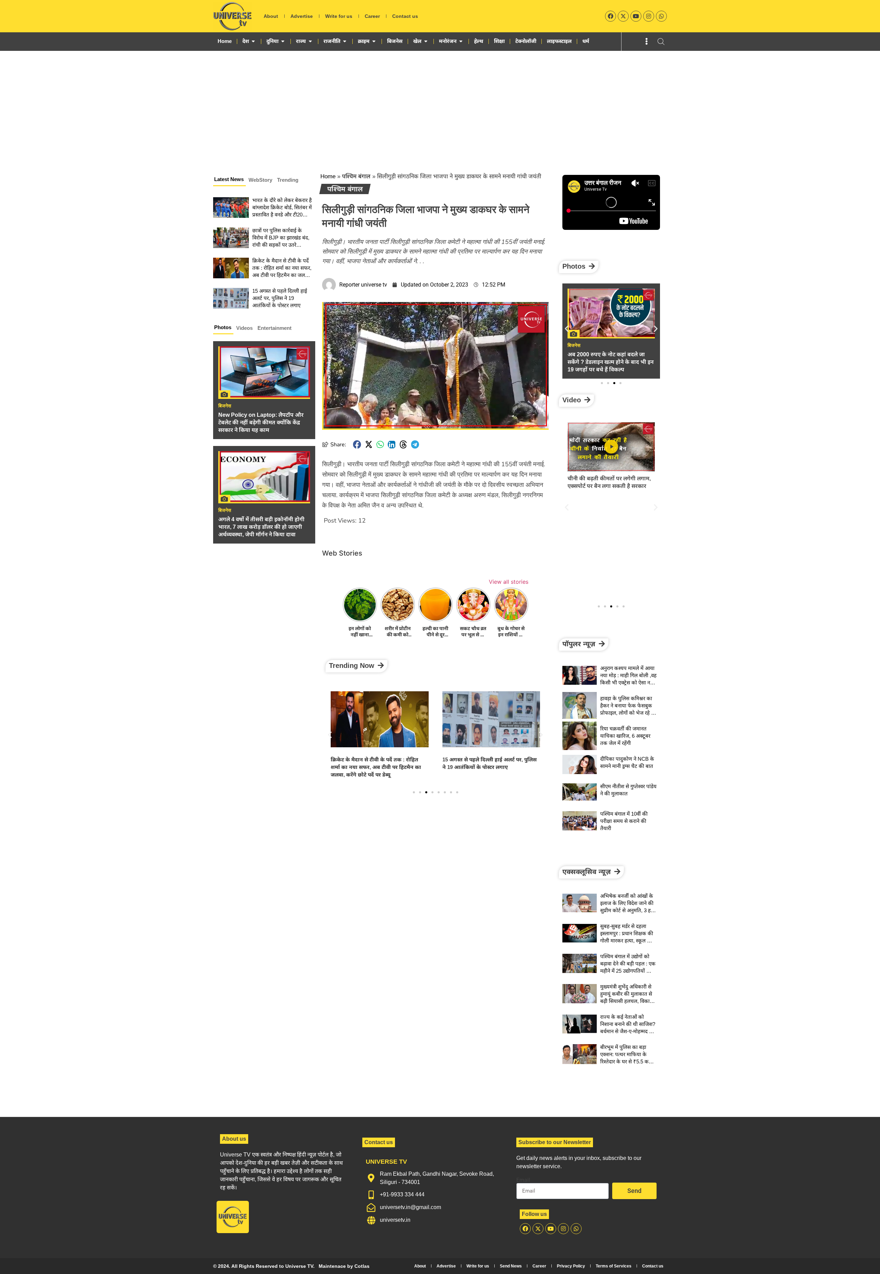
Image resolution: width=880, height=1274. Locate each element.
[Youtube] (635, 16)
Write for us (338, 16)
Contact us (405, 16)
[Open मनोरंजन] (460, 41)
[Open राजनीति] (344, 41)
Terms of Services (613, 1266)
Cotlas (362, 1266)
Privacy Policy (571, 1266)
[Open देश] (253, 41)
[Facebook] (610, 16)
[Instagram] (648, 16)
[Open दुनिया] (282, 41)
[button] (357, 444)
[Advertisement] (440, 102)
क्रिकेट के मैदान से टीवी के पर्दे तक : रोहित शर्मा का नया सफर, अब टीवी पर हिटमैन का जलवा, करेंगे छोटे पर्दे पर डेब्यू (376, 767)
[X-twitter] (623, 16)
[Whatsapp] (661, 16)
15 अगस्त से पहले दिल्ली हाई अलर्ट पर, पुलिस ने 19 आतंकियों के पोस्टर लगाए (279, 298)
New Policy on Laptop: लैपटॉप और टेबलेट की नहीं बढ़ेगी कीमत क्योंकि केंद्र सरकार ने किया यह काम (261, 422)
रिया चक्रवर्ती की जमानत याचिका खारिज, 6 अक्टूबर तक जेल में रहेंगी (625, 736)
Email (523, 1180)
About (271, 16)
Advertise (301, 16)
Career (372, 16)
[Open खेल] (425, 41)
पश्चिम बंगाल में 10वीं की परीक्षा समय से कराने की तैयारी (624, 821)
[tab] (229, 180)
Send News (511, 1266)
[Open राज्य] (310, 41)
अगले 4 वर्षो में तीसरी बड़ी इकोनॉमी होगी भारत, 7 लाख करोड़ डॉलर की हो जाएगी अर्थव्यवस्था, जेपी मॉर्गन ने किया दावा (261, 526)
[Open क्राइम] (373, 41)
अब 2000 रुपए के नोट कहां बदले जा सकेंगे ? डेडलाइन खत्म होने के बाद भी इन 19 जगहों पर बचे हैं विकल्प (610, 361)
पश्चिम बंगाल (356, 176)
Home (328, 176)
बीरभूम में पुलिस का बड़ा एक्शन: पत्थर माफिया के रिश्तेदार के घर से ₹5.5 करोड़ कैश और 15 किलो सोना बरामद (627, 1061)
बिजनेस (224, 406)
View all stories (508, 581)
